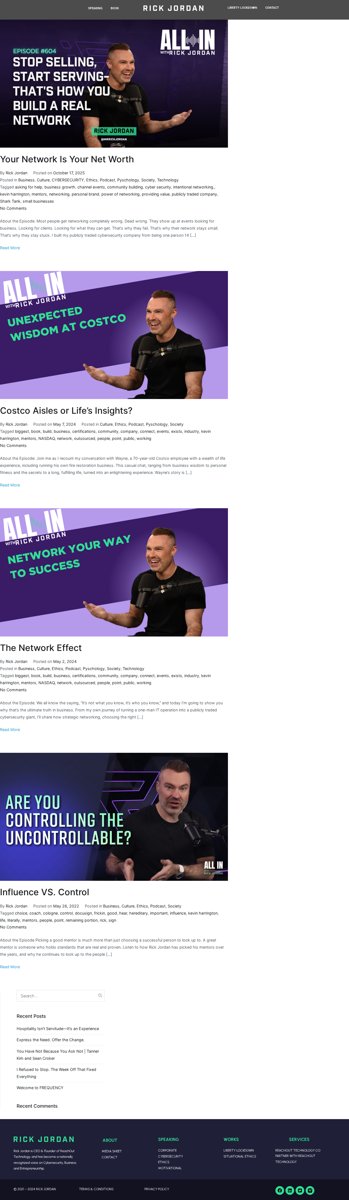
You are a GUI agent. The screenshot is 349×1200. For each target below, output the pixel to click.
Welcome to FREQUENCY (40, 1087)
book (36, 431)
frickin (99, 913)
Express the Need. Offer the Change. (51, 1039)
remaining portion (82, 920)
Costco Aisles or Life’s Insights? (66, 410)
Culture (43, 180)
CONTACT (272, 8)
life (2, 920)
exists (176, 431)
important (159, 913)
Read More (10, 247)
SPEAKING (95, 8)
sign (112, 920)
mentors (39, 194)
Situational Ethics (240, 1156)
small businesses (38, 201)
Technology (168, 180)
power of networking (120, 194)
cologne (50, 913)
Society (148, 180)
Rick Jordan (16, 172)
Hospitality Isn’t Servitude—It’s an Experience (58, 1028)
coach (35, 913)
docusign (83, 913)
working (144, 438)
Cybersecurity (170, 1156)
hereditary (138, 913)
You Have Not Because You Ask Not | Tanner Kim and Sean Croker (58, 1055)
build (47, 431)
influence (178, 913)
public (129, 438)
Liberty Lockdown (239, 1150)
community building (125, 187)
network (64, 438)
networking (59, 194)
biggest (22, 431)
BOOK (115, 8)
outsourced (84, 438)
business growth (59, 187)
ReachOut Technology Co (297, 1150)
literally (13, 920)
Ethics (92, 180)
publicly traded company (194, 194)
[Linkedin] (289, 1190)
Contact (110, 1157)
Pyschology (128, 180)
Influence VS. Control (44, 892)
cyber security (158, 187)
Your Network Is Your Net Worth (67, 159)
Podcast (107, 180)
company (129, 431)
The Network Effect (41, 647)
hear (123, 913)
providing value (156, 194)
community (108, 431)
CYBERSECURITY (68, 180)
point (116, 438)
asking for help (28, 187)
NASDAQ (46, 438)
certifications (84, 431)
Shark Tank (10, 201)
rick (103, 920)
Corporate (167, 1150)
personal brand (85, 194)
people (103, 438)
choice (21, 913)
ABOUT (110, 1140)
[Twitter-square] (300, 1190)
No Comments (13, 208)
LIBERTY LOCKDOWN (242, 8)
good (112, 913)
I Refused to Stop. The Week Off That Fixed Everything (56, 1073)
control (66, 913)
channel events (91, 187)
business (62, 431)
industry (191, 431)
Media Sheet (112, 1151)
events (163, 431)
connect (147, 431)
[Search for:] (61, 995)
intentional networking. (193, 187)
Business (26, 180)
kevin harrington (14, 194)
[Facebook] (279, 1190)
